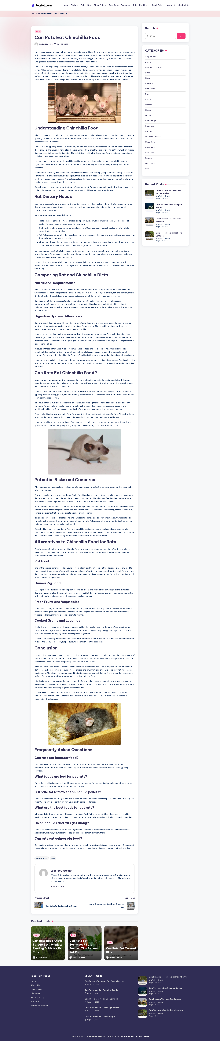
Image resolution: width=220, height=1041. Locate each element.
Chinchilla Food (41, 858)
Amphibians (150, 56)
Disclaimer (36, 993)
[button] (57, 886)
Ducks (148, 99)
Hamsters (149, 126)
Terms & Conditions (40, 1005)
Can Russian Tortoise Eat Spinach (168, 220)
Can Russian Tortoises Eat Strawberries (169, 192)
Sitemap (35, 1001)
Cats (147, 78)
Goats (148, 115)
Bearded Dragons (153, 67)
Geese (148, 110)
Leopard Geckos (153, 136)
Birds (147, 73)
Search (150, 28)
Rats (39, 14)
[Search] (181, 36)
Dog (147, 94)
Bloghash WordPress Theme (135, 1036)
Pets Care (149, 152)
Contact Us (36, 989)
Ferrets (148, 104)
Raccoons (150, 163)
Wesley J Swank (61, 870)
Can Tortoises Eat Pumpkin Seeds (169, 206)
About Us (35, 985)
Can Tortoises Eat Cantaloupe (100, 1016)
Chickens (149, 83)
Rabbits (148, 158)
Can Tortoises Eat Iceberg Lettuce (169, 234)
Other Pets (150, 142)
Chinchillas (150, 88)
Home (33, 14)
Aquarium (149, 62)
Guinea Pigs (150, 120)
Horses (148, 131)
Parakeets (150, 147)
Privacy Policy (37, 997)
